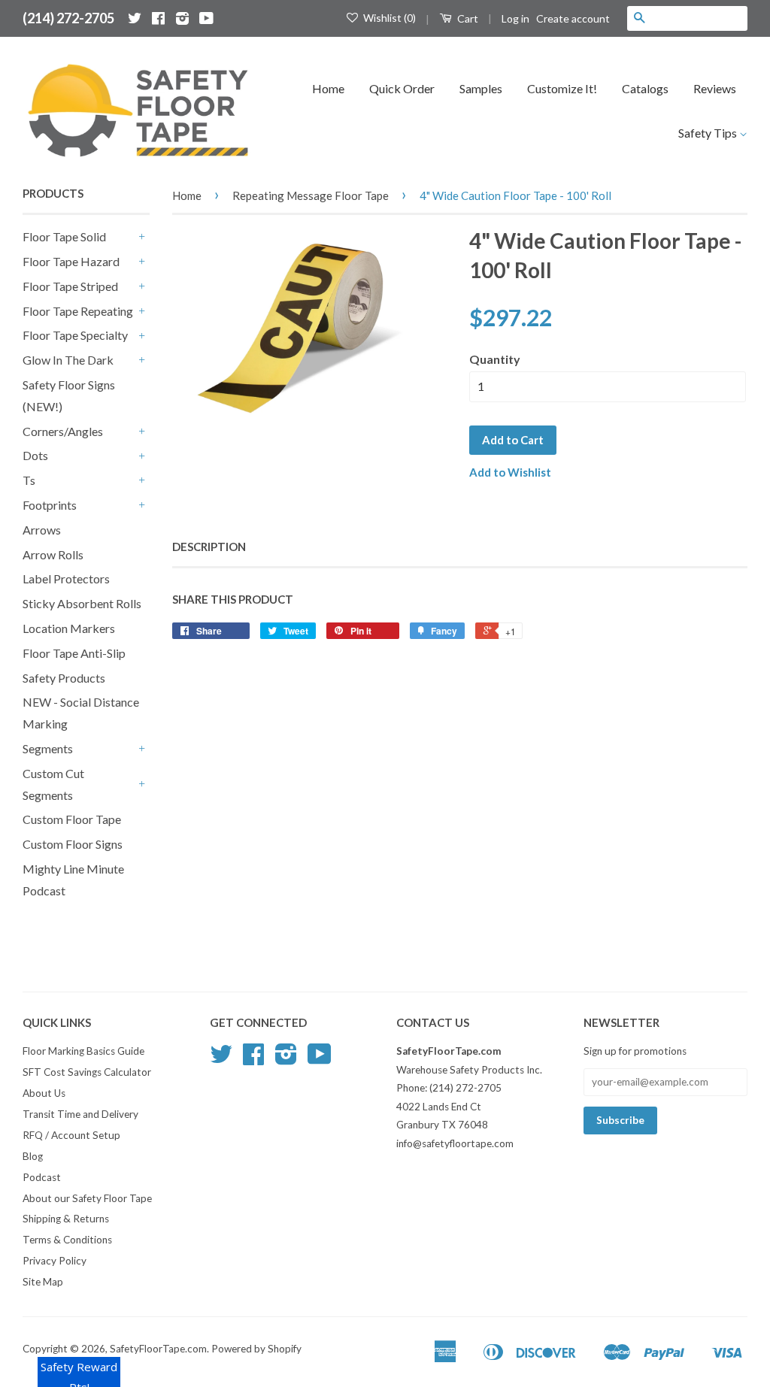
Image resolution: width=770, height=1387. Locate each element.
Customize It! (562, 88)
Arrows (42, 529)
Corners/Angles (63, 431)
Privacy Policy (54, 1261)
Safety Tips (708, 133)
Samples (480, 88)
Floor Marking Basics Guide (83, 1051)
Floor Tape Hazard (71, 261)
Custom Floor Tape (72, 819)
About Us (44, 1093)
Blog (33, 1156)
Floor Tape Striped (70, 286)
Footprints (50, 505)
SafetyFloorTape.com (158, 1349)
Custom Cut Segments (53, 784)
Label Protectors (66, 578)
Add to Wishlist (510, 472)
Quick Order (402, 88)
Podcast (42, 1177)
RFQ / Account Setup (71, 1135)
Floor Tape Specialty (75, 335)
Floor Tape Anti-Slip (74, 653)
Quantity (494, 359)
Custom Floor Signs (73, 844)
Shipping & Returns (66, 1219)
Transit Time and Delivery (80, 1114)
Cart (466, 18)
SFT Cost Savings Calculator (87, 1072)
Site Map (43, 1282)
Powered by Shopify (256, 1349)
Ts (29, 480)
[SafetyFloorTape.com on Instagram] (182, 18)
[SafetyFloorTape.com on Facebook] (158, 18)
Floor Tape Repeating (78, 311)
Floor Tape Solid (64, 236)
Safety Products (64, 678)
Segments (48, 748)
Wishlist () (388, 17)
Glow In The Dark (68, 360)
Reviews (714, 88)
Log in (515, 18)
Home (328, 88)
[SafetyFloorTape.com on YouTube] (206, 18)
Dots (35, 455)
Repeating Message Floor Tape (310, 195)
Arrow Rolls (53, 554)
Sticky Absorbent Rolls (82, 603)
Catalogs (645, 88)
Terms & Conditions (67, 1240)
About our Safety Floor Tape (87, 1198)
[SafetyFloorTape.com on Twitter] (134, 18)
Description (209, 546)
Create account (573, 18)
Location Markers (69, 628)
